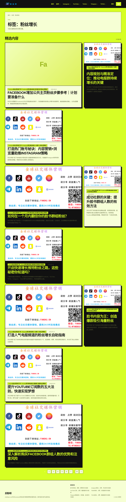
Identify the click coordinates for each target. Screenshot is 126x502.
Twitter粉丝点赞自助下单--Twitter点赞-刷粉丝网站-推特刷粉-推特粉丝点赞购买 (26, 264)
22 (77, 471)
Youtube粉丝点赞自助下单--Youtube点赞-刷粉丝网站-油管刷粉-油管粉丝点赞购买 (27, 383)
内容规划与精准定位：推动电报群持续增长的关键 (102, 78)
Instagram (66, 4)
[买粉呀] (11, 4)
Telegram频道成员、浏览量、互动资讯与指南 (79, 496)
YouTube (76, 4)
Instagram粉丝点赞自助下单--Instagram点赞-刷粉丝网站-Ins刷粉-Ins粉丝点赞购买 (27, 145)
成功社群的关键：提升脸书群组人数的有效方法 (102, 201)
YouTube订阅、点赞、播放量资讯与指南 (79, 491)
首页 (52, 4)
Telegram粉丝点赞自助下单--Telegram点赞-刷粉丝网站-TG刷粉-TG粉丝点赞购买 (102, 68)
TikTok (103, 4)
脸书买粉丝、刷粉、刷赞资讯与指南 (79, 488)
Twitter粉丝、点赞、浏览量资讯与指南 (100, 490)
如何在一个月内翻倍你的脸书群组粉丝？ (38, 216)
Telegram (93, 4)
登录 (112, 4)
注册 (118, 4)
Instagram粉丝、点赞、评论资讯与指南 (101, 488)
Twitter (85, 4)
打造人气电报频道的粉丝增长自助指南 (36, 335)
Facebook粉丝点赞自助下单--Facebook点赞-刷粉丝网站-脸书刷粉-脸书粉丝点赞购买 (27, 89)
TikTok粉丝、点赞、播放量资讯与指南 (100, 495)
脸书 (57, 4)
